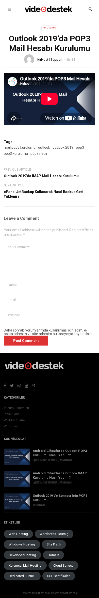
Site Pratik (54, 544)
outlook (44, 147)
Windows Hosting (22, 544)
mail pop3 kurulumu (20, 147)
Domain (53, 555)
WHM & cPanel (14, 420)
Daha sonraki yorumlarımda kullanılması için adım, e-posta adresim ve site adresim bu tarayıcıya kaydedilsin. (48, 332)
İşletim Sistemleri (16, 408)
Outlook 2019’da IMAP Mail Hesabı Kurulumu (41, 176)
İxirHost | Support (49, 59)
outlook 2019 (63, 147)
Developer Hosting (22, 555)
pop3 (80, 147)
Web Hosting (18, 534)
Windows (49, 28)
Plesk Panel (12, 414)
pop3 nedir (38, 153)
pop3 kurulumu (16, 153)
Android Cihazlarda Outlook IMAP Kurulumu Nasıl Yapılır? (60, 475)
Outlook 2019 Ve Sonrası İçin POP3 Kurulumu (60, 498)
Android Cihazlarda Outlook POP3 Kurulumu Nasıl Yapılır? (60, 453)
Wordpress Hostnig (54, 534)
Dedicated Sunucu (22, 576)
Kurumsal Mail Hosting (25, 565)
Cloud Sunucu (63, 565)
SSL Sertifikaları (58, 576)
